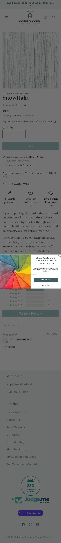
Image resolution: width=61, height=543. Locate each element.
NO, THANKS (45, 285)
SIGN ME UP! (45, 280)
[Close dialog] (59, 256)
